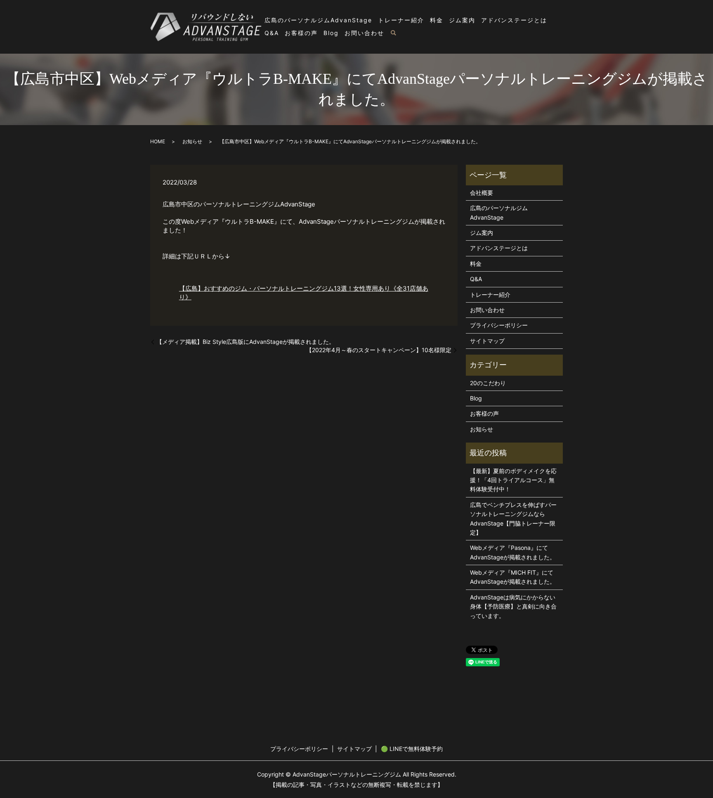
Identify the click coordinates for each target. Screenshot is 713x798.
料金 (436, 20)
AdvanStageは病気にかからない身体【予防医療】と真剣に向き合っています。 (513, 606)
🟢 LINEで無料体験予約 (412, 748)
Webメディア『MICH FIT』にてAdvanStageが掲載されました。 (512, 577)
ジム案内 (462, 20)
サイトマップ (487, 340)
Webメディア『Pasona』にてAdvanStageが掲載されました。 (512, 552)
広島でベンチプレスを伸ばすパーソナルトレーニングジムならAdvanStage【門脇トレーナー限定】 (513, 518)
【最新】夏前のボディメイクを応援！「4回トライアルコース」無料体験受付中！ (513, 480)
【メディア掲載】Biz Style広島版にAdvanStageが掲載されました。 (245, 341)
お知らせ (192, 141)
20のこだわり (488, 382)
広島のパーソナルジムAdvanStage (318, 20)
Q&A (271, 32)
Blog (331, 32)
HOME (157, 141)
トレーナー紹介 (401, 20)
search (393, 33)
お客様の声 (301, 32)
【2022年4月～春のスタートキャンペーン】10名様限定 (378, 349)
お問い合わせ (364, 32)
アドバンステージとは (514, 20)
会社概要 (481, 192)
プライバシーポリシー (499, 325)
